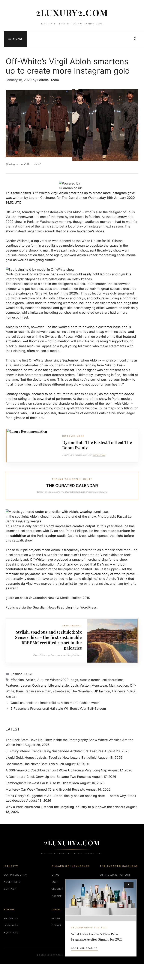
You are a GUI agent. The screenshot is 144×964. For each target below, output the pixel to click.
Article (30, 680)
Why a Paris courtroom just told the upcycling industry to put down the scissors (65, 807)
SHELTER (57, 888)
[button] (135, 38)
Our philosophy (15, 874)
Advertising (12, 881)
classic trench (90, 680)
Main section (118, 685)
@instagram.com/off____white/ (23, 164)
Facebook (11, 918)
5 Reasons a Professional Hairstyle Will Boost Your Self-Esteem (58, 708)
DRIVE (55, 874)
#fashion (17, 680)
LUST (28, 674)
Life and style (58, 685)
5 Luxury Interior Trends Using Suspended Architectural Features (54, 751)
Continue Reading (84, 948)
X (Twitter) (11, 932)
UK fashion (102, 691)
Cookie (57, 925)
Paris (20, 691)
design (50, 536)
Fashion (16, 674)
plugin (69, 607)
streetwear (61, 691)
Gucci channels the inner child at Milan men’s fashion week (55, 703)
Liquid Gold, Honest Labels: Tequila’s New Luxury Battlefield (51, 757)
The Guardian (81, 691)
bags (74, 680)
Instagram (11, 925)
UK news (118, 691)
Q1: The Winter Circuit (115, 874)
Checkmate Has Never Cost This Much (35, 764)
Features (12, 685)
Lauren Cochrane (33, 685)
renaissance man (38, 691)
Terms (56, 918)
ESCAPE (57, 896)
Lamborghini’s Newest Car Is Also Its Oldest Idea (42, 783)
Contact (10, 888)
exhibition (18, 536)
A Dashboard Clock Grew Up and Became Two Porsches (48, 777)
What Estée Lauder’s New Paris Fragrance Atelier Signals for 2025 (96, 936)
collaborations (113, 680)
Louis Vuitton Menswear (89, 685)
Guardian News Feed (48, 607)
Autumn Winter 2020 (53, 680)
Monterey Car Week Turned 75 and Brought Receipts (45, 789)
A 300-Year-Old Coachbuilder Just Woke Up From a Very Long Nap (56, 770)
